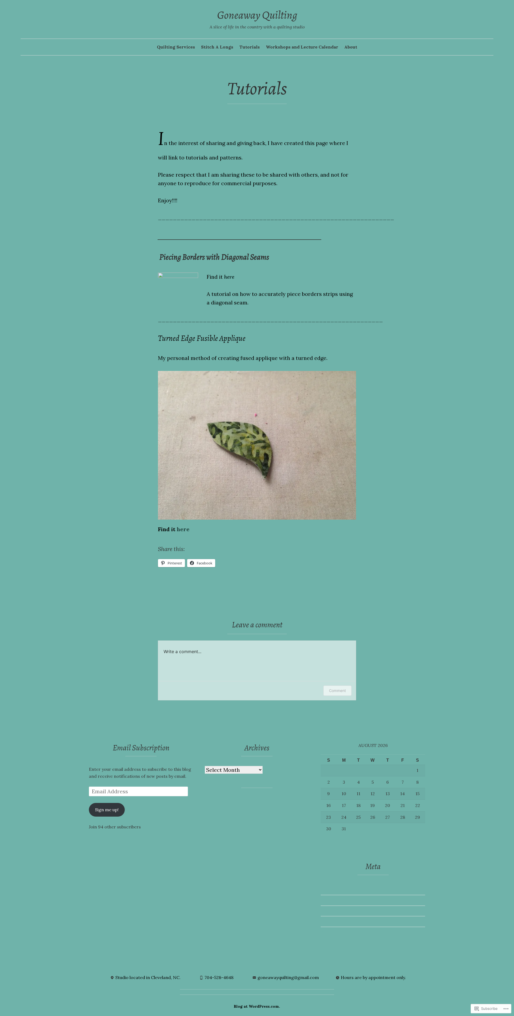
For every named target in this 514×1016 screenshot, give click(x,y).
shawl (228, 873)
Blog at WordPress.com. (257, 1006)
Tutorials (249, 47)
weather (298, 873)
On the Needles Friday (273, 857)
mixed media (218, 858)
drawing (293, 815)
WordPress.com (337, 932)
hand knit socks (221, 839)
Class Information (247, 808)
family (227, 822)
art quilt (249, 801)
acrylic (212, 801)
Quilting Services (176, 47)
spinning (245, 873)
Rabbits (212, 873)
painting (213, 865)
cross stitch (280, 808)
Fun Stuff (264, 822)
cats (264, 801)
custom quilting (221, 815)
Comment (337, 690)
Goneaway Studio (264, 830)
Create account (337, 889)
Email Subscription (141, 747)
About (350, 47)
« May (326, 844)
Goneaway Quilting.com (113, 847)
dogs (277, 815)
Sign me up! (107, 809)
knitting (249, 850)
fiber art (244, 822)
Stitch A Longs (217, 47)
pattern (233, 865)
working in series (234, 880)
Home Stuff (252, 839)
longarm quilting (279, 849)
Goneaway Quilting (257, 15)
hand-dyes (295, 830)
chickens (280, 801)
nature (241, 858)
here (229, 276)
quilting (288, 865)
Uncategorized (271, 873)
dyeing (212, 822)
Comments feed (337, 921)
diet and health (255, 815)
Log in (327, 900)
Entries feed (333, 910)
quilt (272, 865)
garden (284, 822)
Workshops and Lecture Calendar (302, 47)
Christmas (215, 808)
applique (230, 801)
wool (210, 880)
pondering (253, 865)
